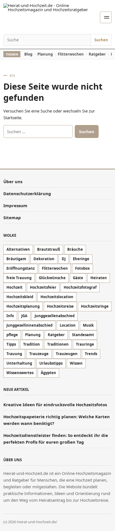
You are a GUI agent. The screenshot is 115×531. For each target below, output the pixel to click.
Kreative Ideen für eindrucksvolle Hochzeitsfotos (55, 404)
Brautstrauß (48, 249)
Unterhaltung (19, 363)
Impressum (15, 205)
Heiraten (98, 277)
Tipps (11, 344)
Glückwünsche (52, 277)
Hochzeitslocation (56, 296)
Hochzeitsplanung (23, 306)
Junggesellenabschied (55, 315)
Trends (91, 353)
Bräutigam (16, 258)
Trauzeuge (39, 353)
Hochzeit (14, 287)
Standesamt (83, 334)
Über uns (12, 181)
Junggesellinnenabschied (29, 325)
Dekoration (43, 258)
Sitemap (12, 217)
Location (68, 325)
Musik (88, 325)
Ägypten (48, 372)
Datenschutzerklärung (27, 193)
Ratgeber (97, 54)
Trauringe (85, 344)
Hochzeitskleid (19, 296)
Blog (28, 54)
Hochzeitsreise (60, 306)
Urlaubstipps (51, 363)
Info (10, 315)
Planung (45, 54)
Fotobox (82, 268)
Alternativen (18, 249)
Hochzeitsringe (95, 306)
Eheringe (81, 258)
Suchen (101, 39)
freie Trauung (19, 277)
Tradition (31, 344)
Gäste (78, 277)
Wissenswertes (19, 372)
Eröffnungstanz (20, 268)
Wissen (76, 363)
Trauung (14, 353)
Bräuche (75, 249)
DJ (64, 258)
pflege (12, 334)
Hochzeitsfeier (43, 287)
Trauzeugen (67, 353)
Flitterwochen (71, 54)
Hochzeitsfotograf (80, 287)
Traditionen (58, 344)
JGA (24, 315)
